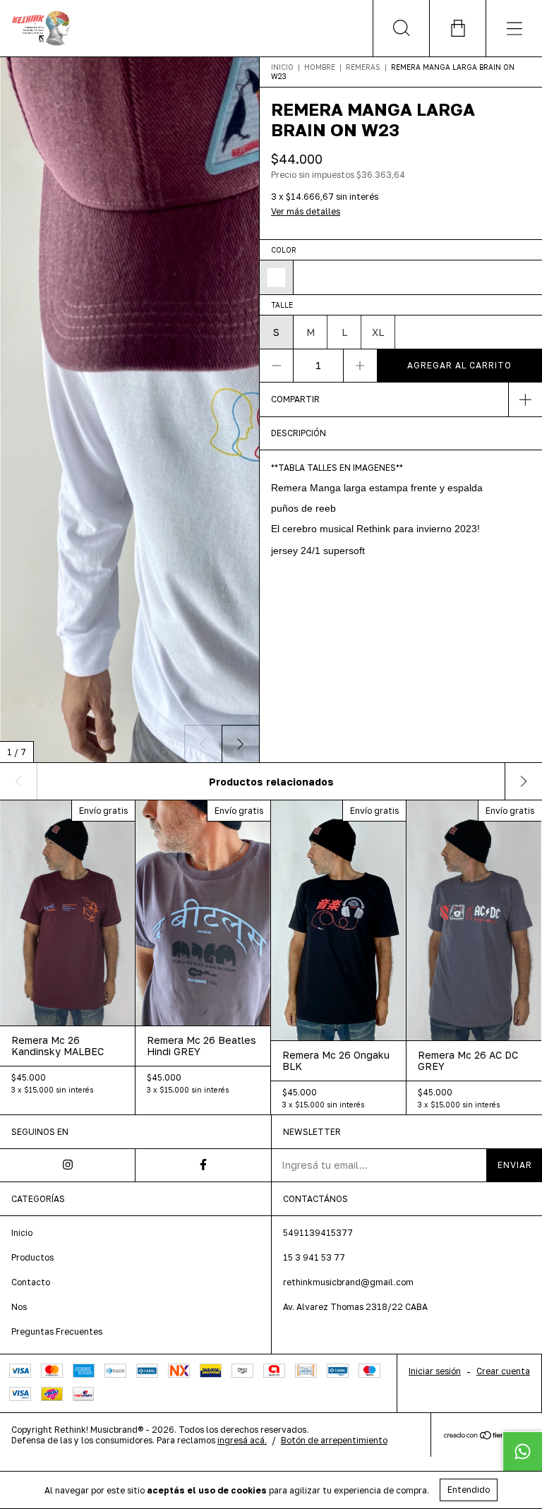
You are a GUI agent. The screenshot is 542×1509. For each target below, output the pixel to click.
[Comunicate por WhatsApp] (522, 1451)
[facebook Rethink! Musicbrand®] (203, 1165)
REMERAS (363, 67)
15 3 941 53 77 (314, 1257)
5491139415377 (318, 1232)
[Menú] (514, 28)
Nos (19, 1306)
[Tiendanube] (486, 1436)
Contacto (30, 1282)
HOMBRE (319, 67)
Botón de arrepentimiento (334, 1440)
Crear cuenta (503, 1371)
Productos (32, 1257)
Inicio (282, 67)
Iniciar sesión (435, 1371)
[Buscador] (401, 28)
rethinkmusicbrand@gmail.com (348, 1282)
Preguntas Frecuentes (56, 1331)
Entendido (468, 1489)
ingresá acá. (242, 1440)
